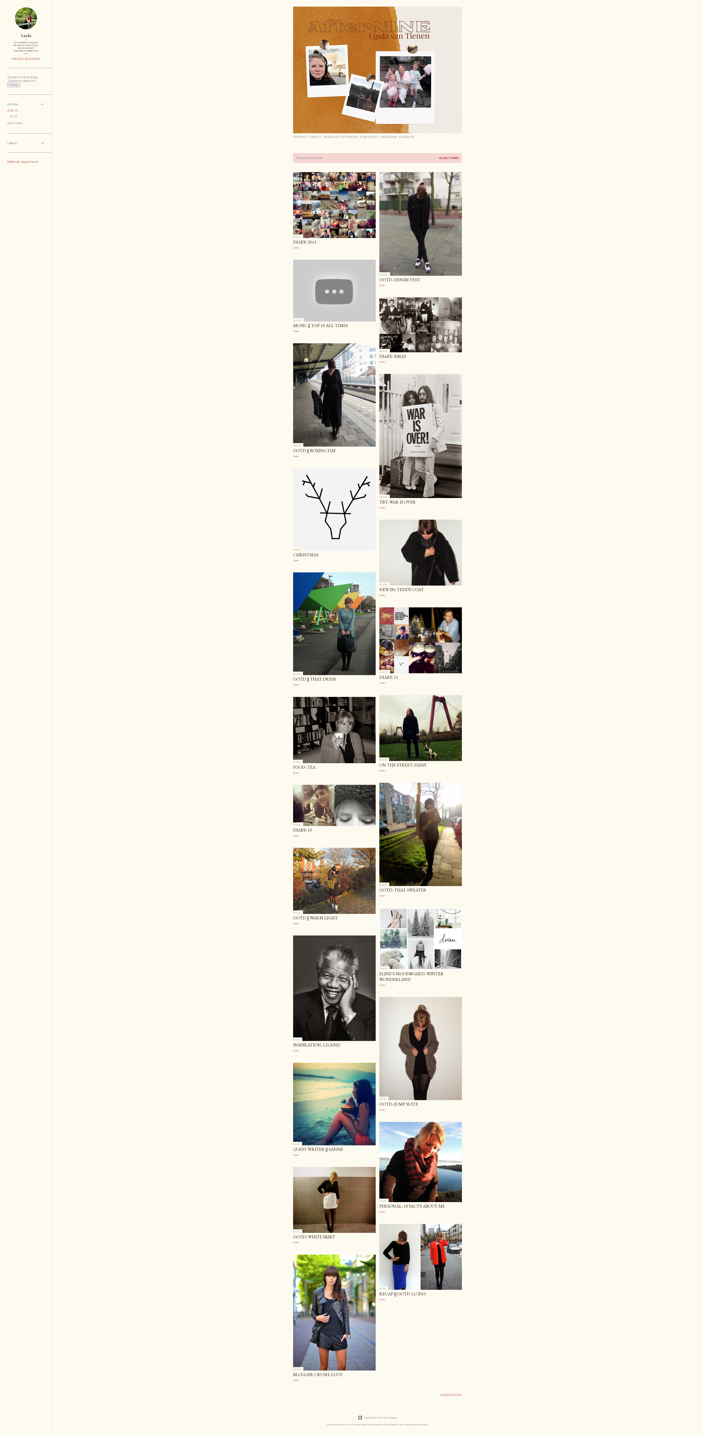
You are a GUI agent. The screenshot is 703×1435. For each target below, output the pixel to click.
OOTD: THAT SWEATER (402, 890)
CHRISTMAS (306, 555)
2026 (12, 110)
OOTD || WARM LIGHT (315, 918)
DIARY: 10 (302, 830)
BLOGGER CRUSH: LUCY (317, 1374)
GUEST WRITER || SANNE (318, 1149)
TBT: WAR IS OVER (397, 502)
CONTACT (314, 137)
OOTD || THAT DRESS (314, 679)
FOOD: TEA (304, 767)
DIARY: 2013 (304, 242)
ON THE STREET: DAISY (402, 765)
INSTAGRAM (388, 137)
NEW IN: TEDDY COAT (401, 589)
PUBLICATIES (369, 137)
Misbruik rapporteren (23, 162)
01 (13, 116)
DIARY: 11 (388, 677)
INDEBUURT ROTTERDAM (340, 137)
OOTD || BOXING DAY (314, 450)
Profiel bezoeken (26, 59)
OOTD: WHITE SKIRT (314, 1237)
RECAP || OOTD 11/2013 (402, 1294)
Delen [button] (296, 247)
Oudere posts (451, 1395)
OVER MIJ (299, 137)
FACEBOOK (406, 137)
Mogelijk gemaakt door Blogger (380, 1417)
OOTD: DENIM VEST (399, 280)
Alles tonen (449, 158)
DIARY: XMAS (392, 356)
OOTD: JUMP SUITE (398, 1104)
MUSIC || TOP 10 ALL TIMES (320, 325)
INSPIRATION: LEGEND (316, 1045)
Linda (26, 35)
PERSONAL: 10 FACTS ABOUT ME (412, 1206)
